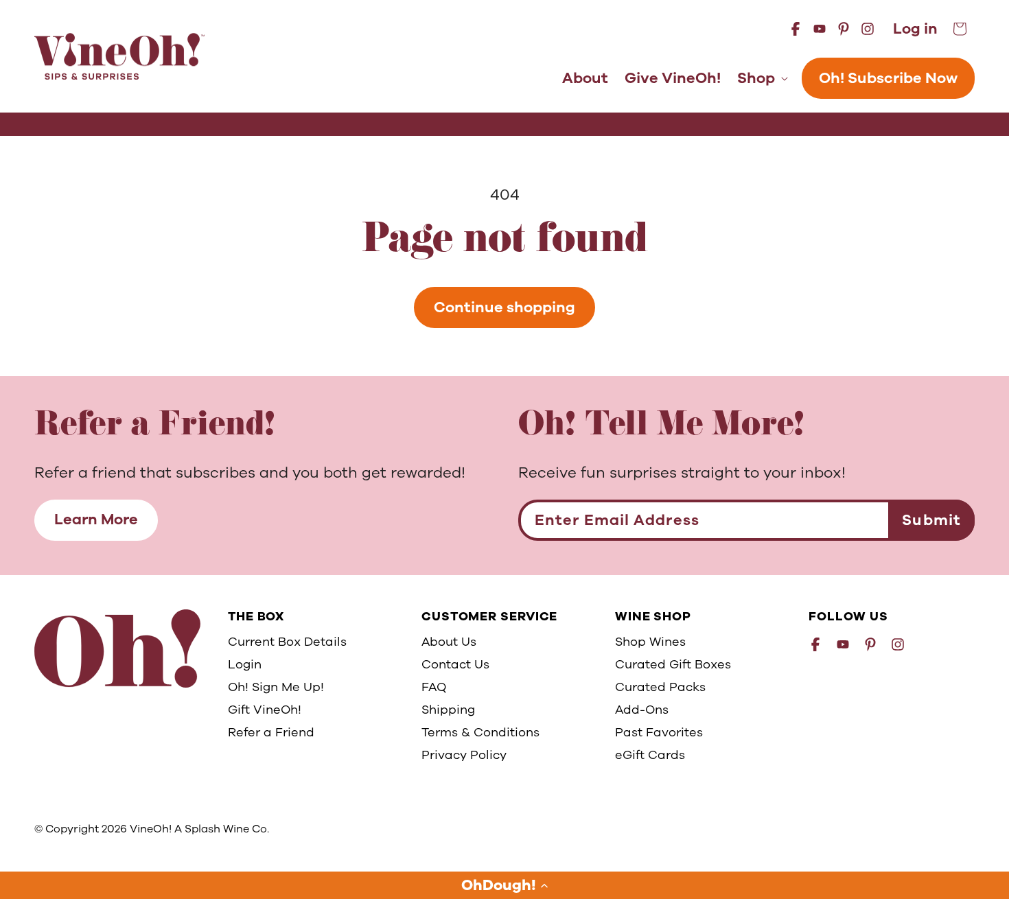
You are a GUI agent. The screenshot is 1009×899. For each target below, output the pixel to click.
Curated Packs (660, 687)
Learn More (96, 519)
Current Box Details (287, 641)
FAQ (433, 687)
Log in (915, 29)
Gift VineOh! (264, 709)
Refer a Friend (271, 732)
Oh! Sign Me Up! (276, 687)
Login (245, 664)
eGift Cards (650, 755)
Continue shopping (504, 307)
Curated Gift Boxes (673, 664)
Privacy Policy (464, 755)
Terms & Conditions (480, 732)
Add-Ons (642, 709)
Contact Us (455, 664)
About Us (448, 641)
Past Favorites (659, 732)
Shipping (448, 709)
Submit (931, 520)
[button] (504, 885)
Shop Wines (650, 641)
